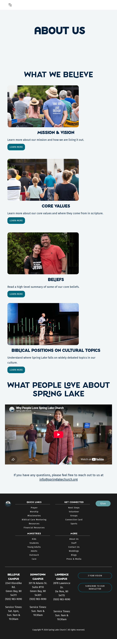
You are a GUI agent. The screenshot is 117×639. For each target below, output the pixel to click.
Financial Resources (34, 527)
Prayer (34, 507)
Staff (73, 543)
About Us (74, 539)
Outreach (34, 555)
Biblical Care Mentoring (34, 519)
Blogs (74, 555)
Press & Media (73, 559)
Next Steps (74, 507)
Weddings (74, 551)
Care (34, 559)
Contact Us (74, 547)
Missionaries (34, 515)
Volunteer (74, 511)
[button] (10, 5)
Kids (34, 539)
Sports (74, 523)
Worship (34, 511)
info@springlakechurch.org (58, 479)
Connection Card (73, 519)
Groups (74, 515)
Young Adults (34, 547)
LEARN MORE (16, 147)
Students (34, 543)
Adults (34, 551)
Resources (34, 523)
